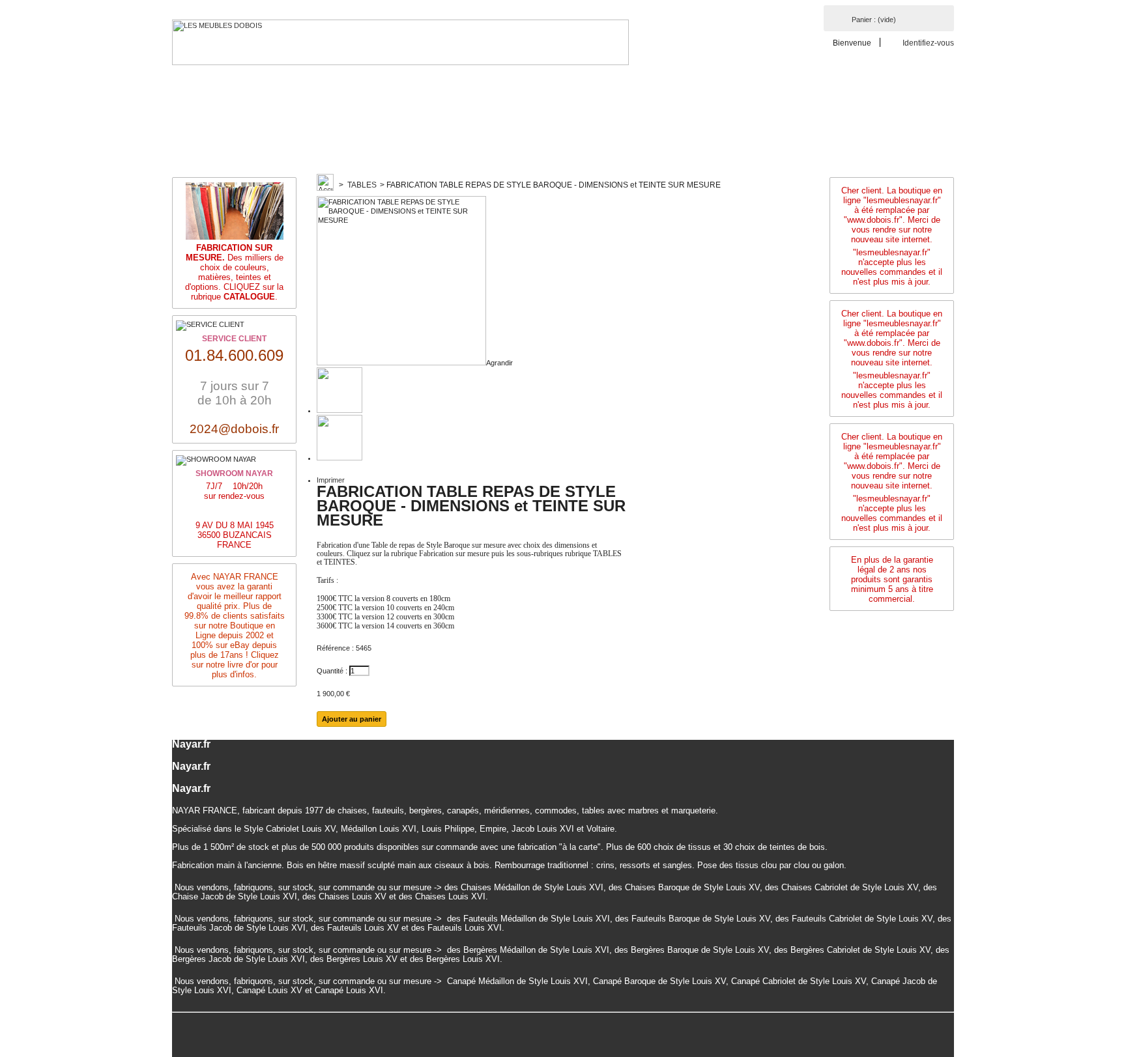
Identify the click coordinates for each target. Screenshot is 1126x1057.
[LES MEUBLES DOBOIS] (400, 42)
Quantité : (332, 671)
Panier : (874, 19)
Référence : (335, 648)
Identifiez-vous (928, 42)
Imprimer (331, 480)
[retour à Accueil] (325, 185)
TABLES (362, 185)
